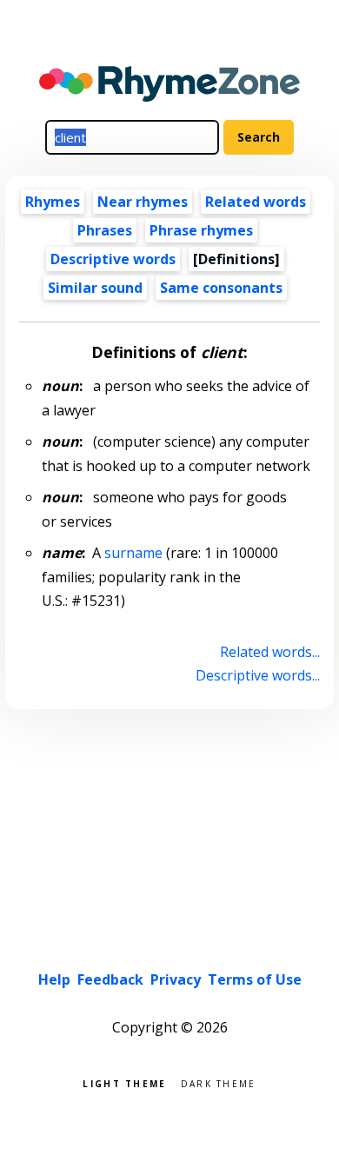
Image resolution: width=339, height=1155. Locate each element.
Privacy (175, 979)
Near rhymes (142, 201)
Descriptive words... (257, 675)
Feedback (110, 979)
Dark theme (218, 1082)
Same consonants (221, 287)
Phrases (104, 230)
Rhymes (52, 201)
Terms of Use (255, 979)
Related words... (269, 651)
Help (54, 979)
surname (133, 552)
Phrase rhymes (201, 230)
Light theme (124, 1082)
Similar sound (95, 287)
